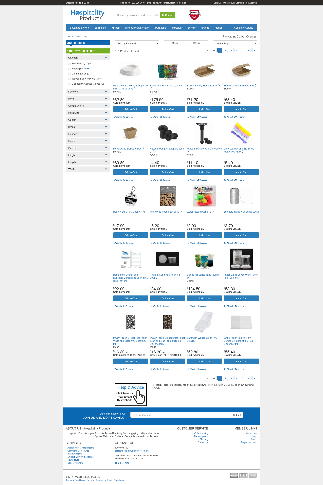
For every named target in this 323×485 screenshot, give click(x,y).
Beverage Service (79, 27)
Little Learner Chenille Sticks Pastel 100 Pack (239, 150)
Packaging (161, 27)
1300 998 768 (137, 2)
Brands (205, 27)
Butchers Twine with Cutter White (241, 211)
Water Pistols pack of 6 (199, 211)
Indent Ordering (74, 453)
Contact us (203, 442)
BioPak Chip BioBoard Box (127, 148)
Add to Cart (131, 109)
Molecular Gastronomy (137, 27)
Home (71, 36)
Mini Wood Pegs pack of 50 (165, 211)
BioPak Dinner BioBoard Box (239, 85)
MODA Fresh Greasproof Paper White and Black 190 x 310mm (130, 339)
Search (169, 15)
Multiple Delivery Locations (80, 456)
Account (253, 2)
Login (254, 436)
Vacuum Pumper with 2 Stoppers (204, 148)
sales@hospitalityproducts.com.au (169, 2)
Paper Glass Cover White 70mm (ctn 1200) (241, 276)
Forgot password (249, 442)
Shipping (204, 439)
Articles (219, 27)
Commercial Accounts (78, 450)
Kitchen (116, 27)
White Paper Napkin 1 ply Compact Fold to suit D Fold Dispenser (239, 340)
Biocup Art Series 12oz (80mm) (203, 274)
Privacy (90, 480)
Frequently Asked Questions (110, 480)
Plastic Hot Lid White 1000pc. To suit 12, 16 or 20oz (130, 87)
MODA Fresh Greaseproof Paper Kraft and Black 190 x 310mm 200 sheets (167, 340)
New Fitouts (73, 459)
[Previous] (214, 50)
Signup (253, 439)
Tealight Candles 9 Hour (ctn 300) (165, 276)
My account (251, 433)
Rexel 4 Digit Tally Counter (127, 211)
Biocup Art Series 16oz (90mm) (166, 85)
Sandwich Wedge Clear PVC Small (202, 339)
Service (192, 27)
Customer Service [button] (244, 27)
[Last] (254, 50)
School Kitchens (75, 462)
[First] (207, 50)
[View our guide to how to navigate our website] (131, 394)
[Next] (249, 50)
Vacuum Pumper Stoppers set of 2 (167, 150)
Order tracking (201, 433)
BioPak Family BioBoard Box (202, 85)
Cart (217, 2)
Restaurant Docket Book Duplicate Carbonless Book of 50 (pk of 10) (130, 277)
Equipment (101, 27)
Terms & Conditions (75, 480)
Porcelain (177, 27)
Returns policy (201, 436)
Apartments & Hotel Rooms (80, 447)
